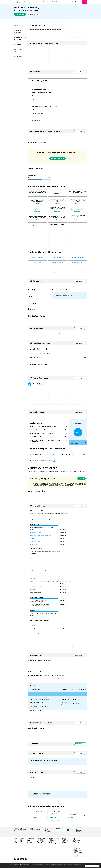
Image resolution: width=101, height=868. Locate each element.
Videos (63, 841)
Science (28, 840)
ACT (14, 840)
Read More (37, 195)
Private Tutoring (65, 843)
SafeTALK (32, 538)
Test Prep (50, 842)
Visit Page (81, 478)
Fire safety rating (34, 334)
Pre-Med (39, 1)
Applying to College (40, 841)
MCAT (21, 842)
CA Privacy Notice (64, 855)
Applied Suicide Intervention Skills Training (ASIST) (40, 535)
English (28, 841)
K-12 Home (50, 839)
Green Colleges (34, 28)
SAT (14, 839)
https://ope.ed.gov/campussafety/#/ (66, 485)
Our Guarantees (75, 847)
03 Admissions (17, 30)
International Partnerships (77, 846)
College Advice (40, 840)
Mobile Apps (64, 844)
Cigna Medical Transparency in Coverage (77, 852)
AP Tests (15, 842)
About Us (50, 844)
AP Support (29, 843)
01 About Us (17, 25)
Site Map (85, 856)
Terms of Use (80, 856)
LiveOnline (64, 842)
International (47, 829)
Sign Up (84, 1)
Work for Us (75, 841)
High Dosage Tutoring (52, 840)
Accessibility (75, 849)
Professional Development (53, 843)
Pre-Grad (51, 1)
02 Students (17, 27)
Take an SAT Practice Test (57, 158)
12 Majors (16, 51)
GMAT (21, 840)
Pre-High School (25, 1)
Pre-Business (57, 1)
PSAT (15, 841)
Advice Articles (65, 840)
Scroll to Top (79, 71)
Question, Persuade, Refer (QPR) (37, 532)
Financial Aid (39, 842)
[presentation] (30, 814)
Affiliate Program (76, 842)
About (74, 839)
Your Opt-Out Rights (72, 856)
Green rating (78, 423)
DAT (21, 843)
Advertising (47, 830)
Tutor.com (50, 841)
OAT (21, 844)
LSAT (21, 841)
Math (28, 839)
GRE (21, 839)
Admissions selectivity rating (37, 177)
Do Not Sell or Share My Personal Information (77, 855)
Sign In (79, 1)
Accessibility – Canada (77, 850)
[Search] (75, 2)
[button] (52, 820)
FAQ (14, 830)
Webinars (64, 839)
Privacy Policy (56, 855)
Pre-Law (45, 1)
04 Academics (17, 32)
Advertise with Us (76, 844)
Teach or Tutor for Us (76, 840)
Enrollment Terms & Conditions (78, 848)
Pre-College (33, 1)
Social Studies (29, 842)
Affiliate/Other (47, 831)
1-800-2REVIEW (20, 829)
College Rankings (40, 839)
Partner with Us (75, 843)
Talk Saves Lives (33, 544)
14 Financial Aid (18, 56)
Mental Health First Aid (35, 541)
